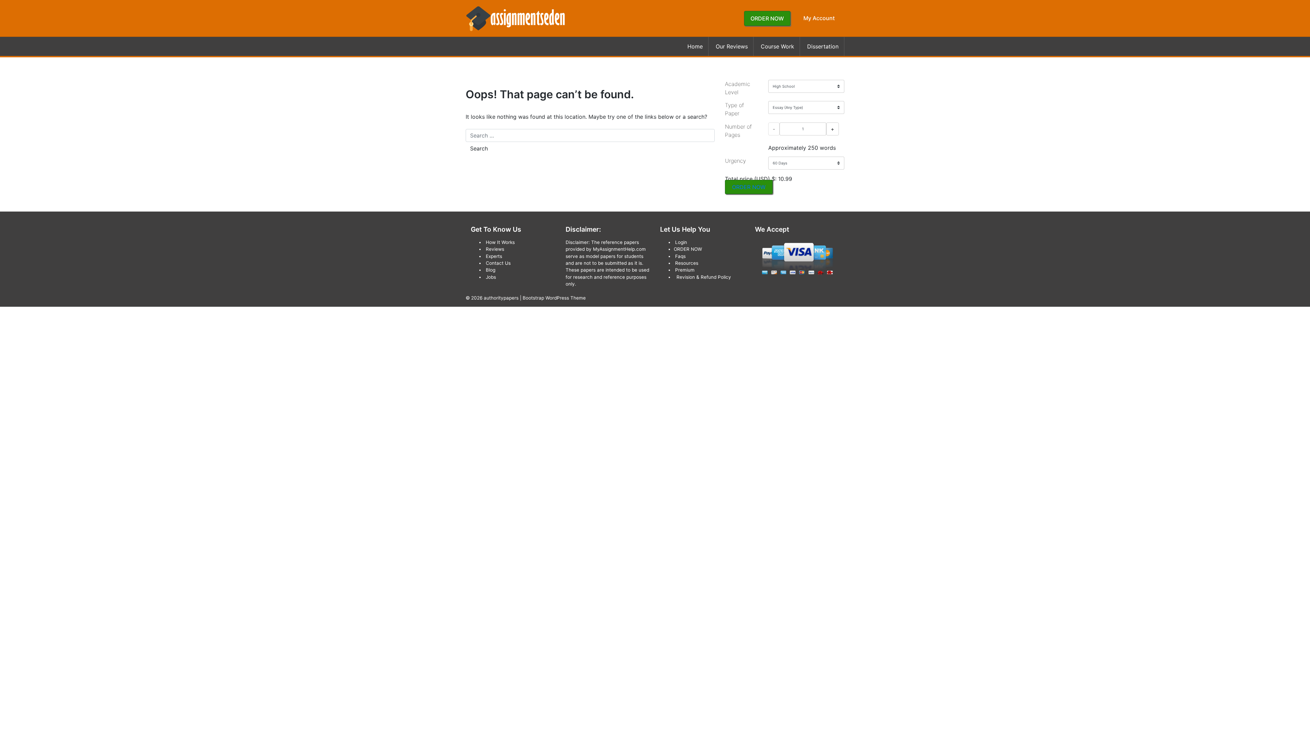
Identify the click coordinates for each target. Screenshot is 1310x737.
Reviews (495, 249)
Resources (686, 263)
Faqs (680, 256)
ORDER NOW (767, 18)
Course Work (777, 46)
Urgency (735, 160)
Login (681, 242)
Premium (685, 270)
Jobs (491, 277)
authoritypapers (501, 298)
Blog (490, 270)
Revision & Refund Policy (703, 277)
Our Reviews (732, 46)
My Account (819, 18)
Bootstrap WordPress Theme (554, 298)
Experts (494, 256)
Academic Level (737, 88)
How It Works (500, 242)
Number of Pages (738, 130)
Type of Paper (734, 109)
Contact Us (498, 263)
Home (695, 46)
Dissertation (823, 46)
